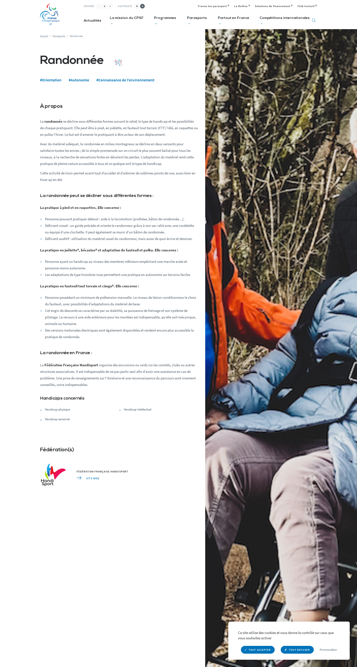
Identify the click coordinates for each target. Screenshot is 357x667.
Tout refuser (299, 649)
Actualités (92, 21)
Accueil (44, 36)
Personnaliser (328, 649)
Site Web (92, 478)
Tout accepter (260, 649)
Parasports (59, 36)
